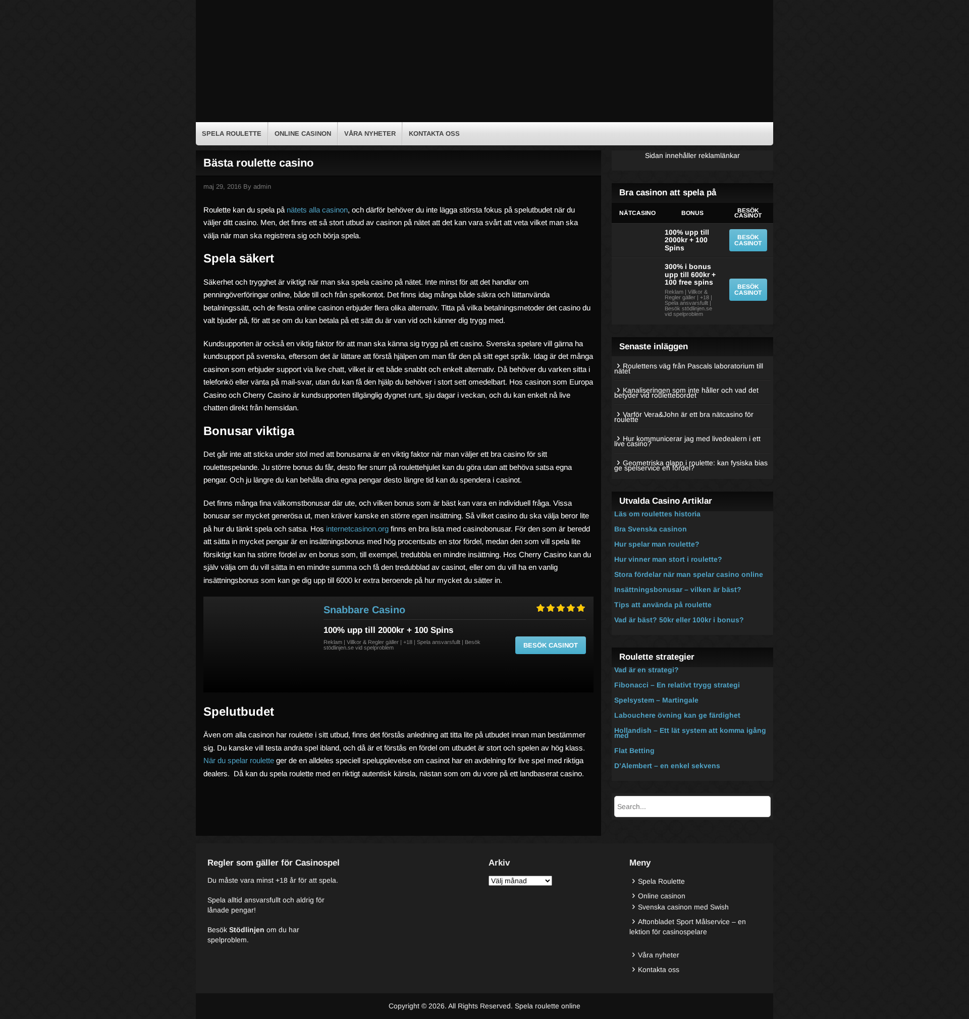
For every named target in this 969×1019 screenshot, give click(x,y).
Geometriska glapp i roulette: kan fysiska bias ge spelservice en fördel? (691, 465)
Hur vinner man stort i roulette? (668, 559)
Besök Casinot (550, 645)
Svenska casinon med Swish (683, 907)
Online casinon (303, 133)
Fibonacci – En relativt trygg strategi (677, 685)
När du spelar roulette (238, 760)
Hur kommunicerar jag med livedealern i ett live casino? (687, 441)
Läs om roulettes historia (657, 514)
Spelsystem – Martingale (656, 700)
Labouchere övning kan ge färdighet (677, 715)
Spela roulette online (547, 1006)
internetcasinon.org (357, 528)
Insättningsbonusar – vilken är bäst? (677, 589)
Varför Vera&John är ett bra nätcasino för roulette (683, 416)
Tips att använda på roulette (663, 605)
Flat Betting (634, 750)
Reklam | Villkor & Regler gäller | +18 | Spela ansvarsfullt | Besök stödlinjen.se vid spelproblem (402, 645)
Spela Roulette (231, 133)
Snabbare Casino (364, 609)
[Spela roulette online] (277, 114)
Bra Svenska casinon (650, 529)
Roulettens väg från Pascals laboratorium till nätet (688, 368)
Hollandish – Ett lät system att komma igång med (690, 732)
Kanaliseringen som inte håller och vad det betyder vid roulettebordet (686, 392)
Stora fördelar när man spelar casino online (688, 574)
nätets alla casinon (317, 209)
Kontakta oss (434, 133)
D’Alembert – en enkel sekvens (667, 766)
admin (262, 186)
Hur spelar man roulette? (656, 544)
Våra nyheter (370, 133)
